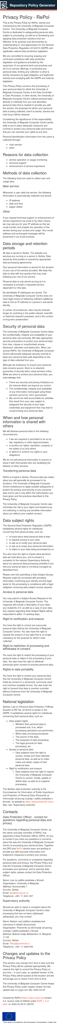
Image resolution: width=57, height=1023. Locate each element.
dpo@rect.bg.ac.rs (19, 892)
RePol (19, 848)
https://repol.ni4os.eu (32, 997)
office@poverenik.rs (20, 943)
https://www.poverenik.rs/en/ (39, 801)
